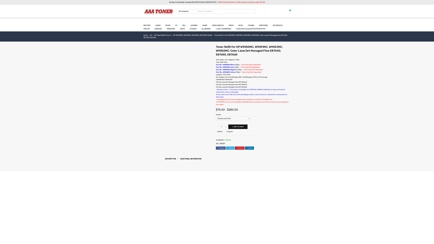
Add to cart (239, 127)
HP (151, 35)
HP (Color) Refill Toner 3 (162, 35)
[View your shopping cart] (289, 11)
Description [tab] (170, 159)
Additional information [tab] (190, 159)
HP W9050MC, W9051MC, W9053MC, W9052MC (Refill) (192, 35)
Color (218, 114)
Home (146, 35)
